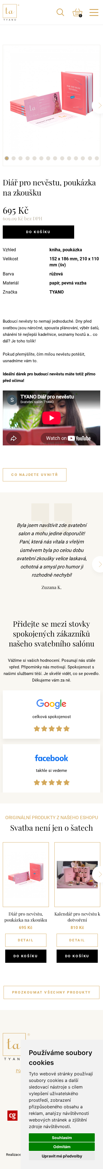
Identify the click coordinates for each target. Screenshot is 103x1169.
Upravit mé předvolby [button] (62, 1156)
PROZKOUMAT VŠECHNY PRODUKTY (51, 992)
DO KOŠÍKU (25, 956)
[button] (6, 158)
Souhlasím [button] (62, 1137)
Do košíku (38, 232)
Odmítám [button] (62, 1146)
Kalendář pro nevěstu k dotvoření (77, 916)
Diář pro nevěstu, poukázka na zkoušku (25, 916)
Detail (26, 940)
